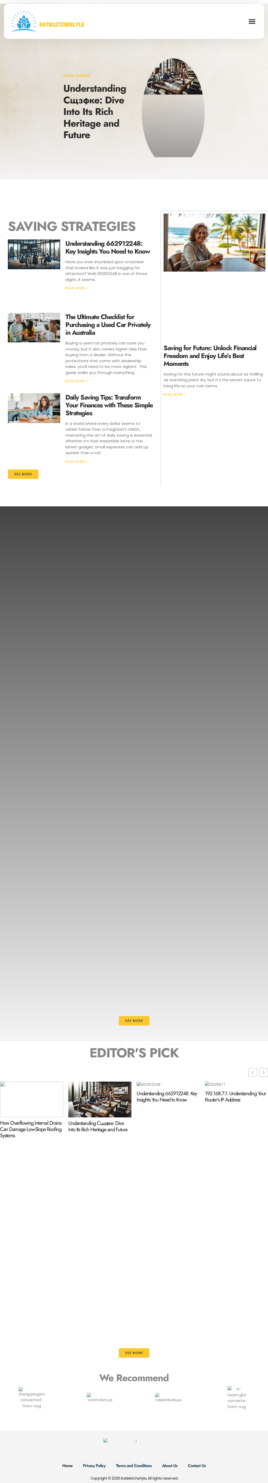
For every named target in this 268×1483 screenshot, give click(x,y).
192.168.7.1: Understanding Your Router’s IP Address (235, 1097)
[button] (252, 21)
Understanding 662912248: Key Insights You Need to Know (107, 247)
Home (67, 1466)
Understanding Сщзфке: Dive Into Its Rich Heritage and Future (94, 111)
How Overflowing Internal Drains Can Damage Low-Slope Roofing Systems (31, 1129)
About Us (169, 1466)
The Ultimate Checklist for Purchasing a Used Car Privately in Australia (107, 324)
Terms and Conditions (134, 1466)
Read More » (76, 288)
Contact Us (197, 1466)
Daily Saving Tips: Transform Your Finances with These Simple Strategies (109, 405)
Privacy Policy (94, 1466)
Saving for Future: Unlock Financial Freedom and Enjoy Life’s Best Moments (210, 355)
